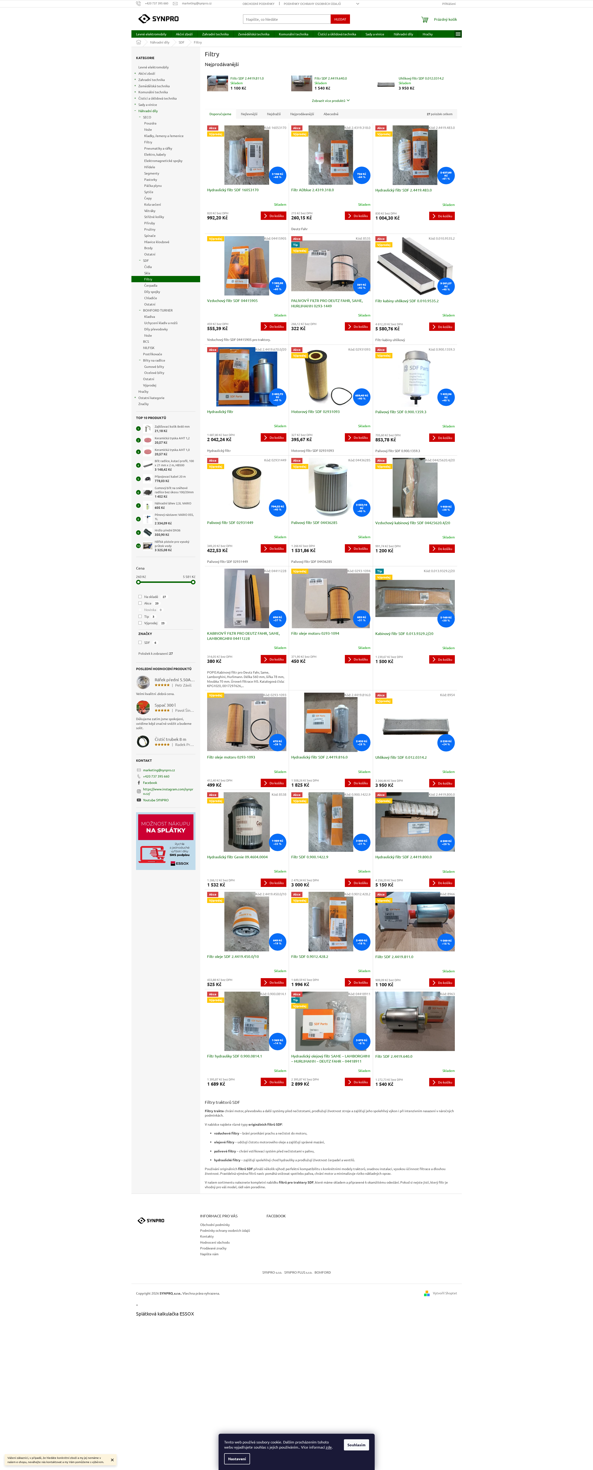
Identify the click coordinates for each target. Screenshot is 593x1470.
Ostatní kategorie (151, 398)
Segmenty (151, 173)
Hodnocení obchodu (215, 1242)
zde (329, 1447)
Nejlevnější (249, 114)
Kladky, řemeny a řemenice (164, 136)
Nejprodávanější (302, 114)
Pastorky (150, 179)
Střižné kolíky (154, 217)
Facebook (150, 782)
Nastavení (237, 1458)
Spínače (150, 235)
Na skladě (155, 596)
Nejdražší (274, 114)
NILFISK (148, 348)
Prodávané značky (213, 1248)
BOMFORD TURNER (158, 310)
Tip (149, 616)
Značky (143, 404)
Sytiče (148, 192)
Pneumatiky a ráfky (158, 148)
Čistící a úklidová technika (157, 98)
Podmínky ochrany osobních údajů (312, 4)
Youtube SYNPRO (156, 800)
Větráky (149, 210)
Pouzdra (150, 123)
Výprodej (149, 385)
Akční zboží (146, 73)
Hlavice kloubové (156, 242)
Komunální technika (153, 92)
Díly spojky (152, 291)
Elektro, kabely (155, 154)
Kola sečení (152, 204)
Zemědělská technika (154, 86)
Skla (147, 273)
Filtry (148, 142)
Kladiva (149, 316)
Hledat (340, 19)
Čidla (148, 267)
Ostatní (149, 254)
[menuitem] (151, 34)
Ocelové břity (154, 372)
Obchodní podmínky (258, 4)
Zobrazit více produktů (328, 100)
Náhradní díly (148, 111)
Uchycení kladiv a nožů (161, 323)
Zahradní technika (151, 79)
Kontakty (207, 1236)
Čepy (148, 198)
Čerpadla (150, 285)
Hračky (143, 391)
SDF (146, 260)
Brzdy (148, 248)
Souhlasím (356, 1444)
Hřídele (149, 167)
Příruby (149, 223)
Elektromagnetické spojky (163, 160)
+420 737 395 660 (156, 776)
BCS (146, 341)
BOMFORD (323, 1272)
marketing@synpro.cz (159, 770)
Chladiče (150, 298)
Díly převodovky (156, 329)
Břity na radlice (154, 360)
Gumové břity (154, 366)
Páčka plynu (153, 185)
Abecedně (331, 114)
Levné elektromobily (153, 67)
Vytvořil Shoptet (445, 1293)
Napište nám (209, 1254)
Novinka (153, 609)
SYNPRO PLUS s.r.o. (298, 1272)
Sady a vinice (147, 104)
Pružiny (149, 229)
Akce (151, 603)
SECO (147, 117)
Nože (148, 129)
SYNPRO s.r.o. (272, 1272)
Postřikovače (152, 354)
